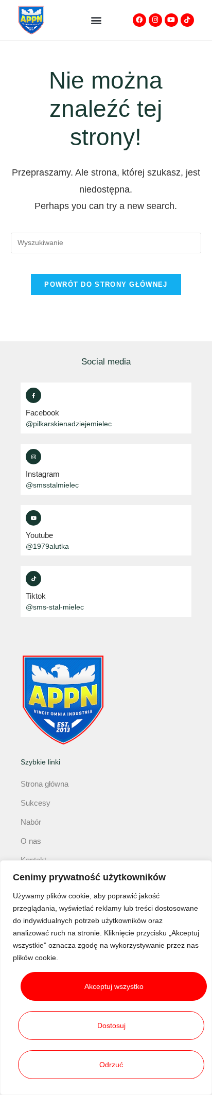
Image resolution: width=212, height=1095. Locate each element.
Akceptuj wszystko (114, 986)
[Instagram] (155, 20)
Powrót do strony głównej (105, 284)
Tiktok (36, 596)
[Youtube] (171, 20)
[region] (106, 977)
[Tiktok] (187, 20)
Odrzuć (111, 1065)
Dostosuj (111, 1025)
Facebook (42, 412)
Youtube (39, 535)
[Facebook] (139, 20)
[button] (95, 19)
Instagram (43, 474)
